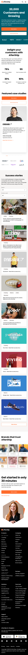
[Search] (22, 2)
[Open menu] (25, 2)
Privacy (3, 646)
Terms (7, 646)
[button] (6, 160)
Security (13, 646)
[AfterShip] (6, 2)
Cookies (18, 646)
